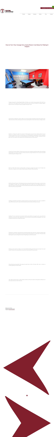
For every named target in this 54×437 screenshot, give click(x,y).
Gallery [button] (40, 14)
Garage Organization (12, 309)
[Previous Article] (27, 367)
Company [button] (34, 14)
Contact (51, 14)
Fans (46, 14)
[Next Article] (27, 423)
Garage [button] (29, 14)
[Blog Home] (27, 395)
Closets (23, 14)
